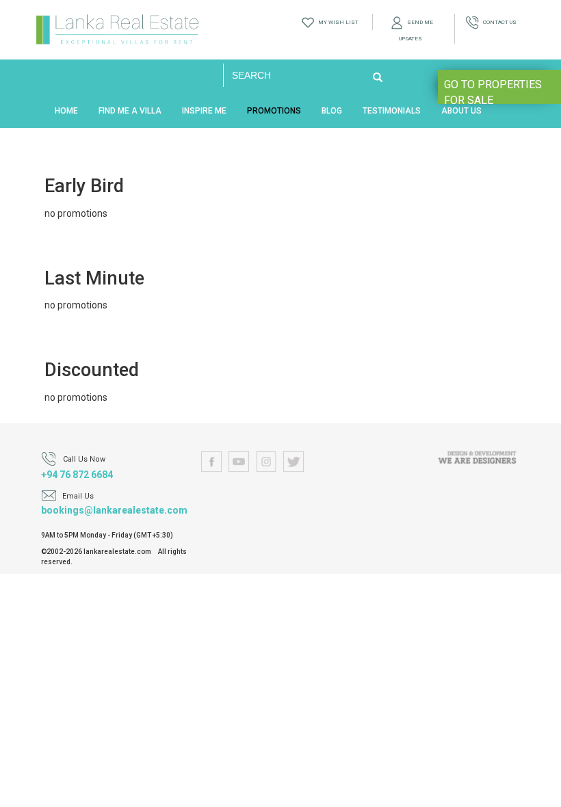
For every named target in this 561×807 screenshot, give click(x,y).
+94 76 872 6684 (77, 474)
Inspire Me (204, 111)
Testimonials (392, 111)
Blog (332, 111)
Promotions (274, 111)
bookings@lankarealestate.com (114, 510)
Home (66, 111)
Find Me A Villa (130, 111)
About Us (461, 111)
